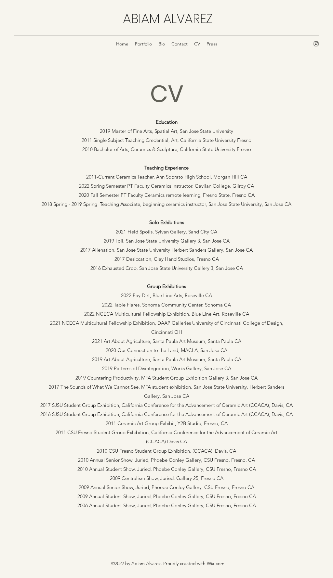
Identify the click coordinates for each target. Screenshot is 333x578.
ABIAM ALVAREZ (167, 18)
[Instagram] (316, 44)
